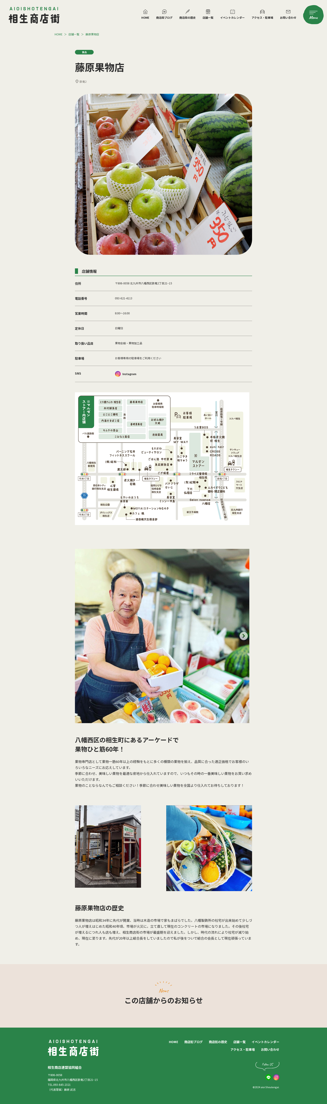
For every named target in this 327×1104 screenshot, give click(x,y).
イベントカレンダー (232, 17)
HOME (145, 17)
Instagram (129, 374)
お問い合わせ (288, 17)
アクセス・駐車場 (262, 17)
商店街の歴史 (187, 17)
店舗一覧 (208, 17)
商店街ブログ (164, 17)
